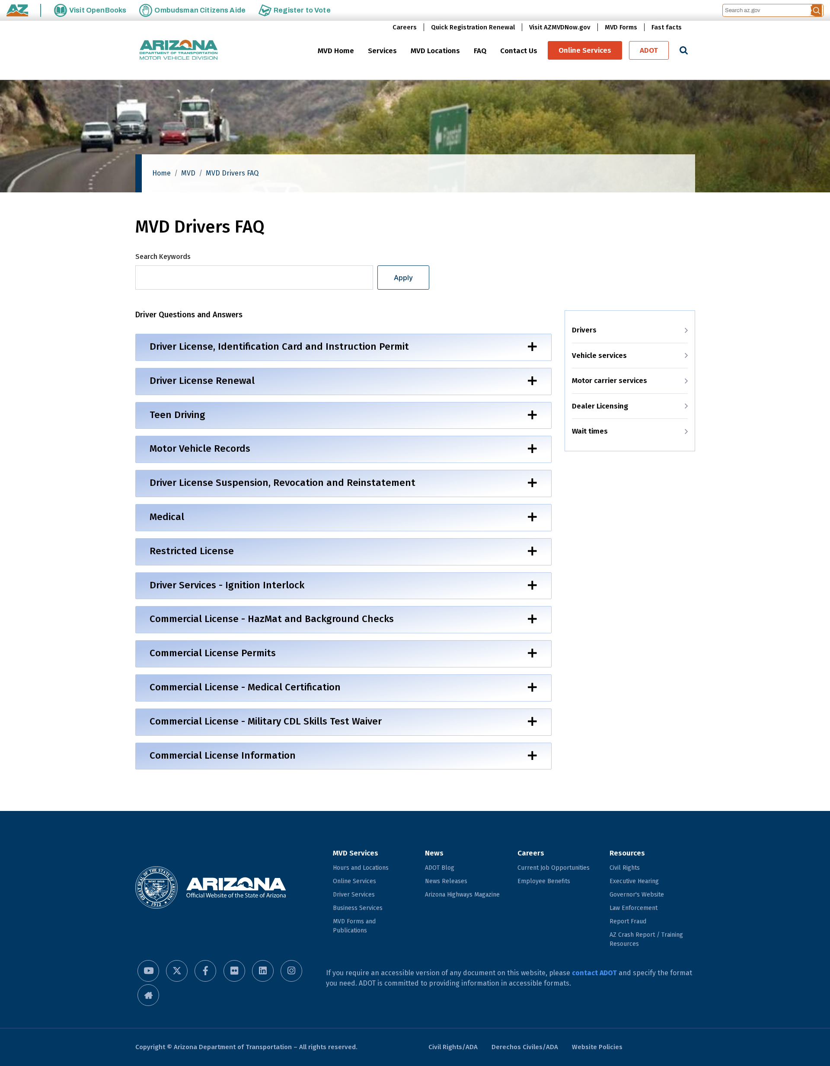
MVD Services (355, 853)
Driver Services (354, 894)
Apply (403, 277)
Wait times (590, 431)
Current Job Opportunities (553, 867)
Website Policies (597, 1047)
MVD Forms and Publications (354, 926)
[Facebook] (205, 971)
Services (382, 50)
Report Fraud (628, 921)
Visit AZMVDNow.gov (560, 27)
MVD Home (336, 50)
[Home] (178, 50)
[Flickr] (234, 971)
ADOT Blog (439, 867)
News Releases (446, 881)
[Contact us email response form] (148, 995)
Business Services (358, 908)
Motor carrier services (609, 380)
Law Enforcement (634, 908)
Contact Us (518, 50)
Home (161, 173)
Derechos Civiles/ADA (525, 1047)
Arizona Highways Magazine (462, 894)
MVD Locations (435, 50)
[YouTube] (148, 971)
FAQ (480, 50)
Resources (627, 853)
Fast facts (666, 27)
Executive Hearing (634, 881)
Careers (405, 27)
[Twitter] (177, 971)
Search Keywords (163, 256)
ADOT (649, 50)
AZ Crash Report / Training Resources (646, 939)
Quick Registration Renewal (473, 27)
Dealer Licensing (600, 406)
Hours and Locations (361, 867)
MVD (188, 173)
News (434, 853)
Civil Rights (625, 867)
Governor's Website (637, 894)
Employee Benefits (543, 881)
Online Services (585, 50)
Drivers (584, 330)
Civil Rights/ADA (453, 1047)
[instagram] (291, 971)
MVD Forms (621, 27)
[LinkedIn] (263, 971)
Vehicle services (599, 355)
